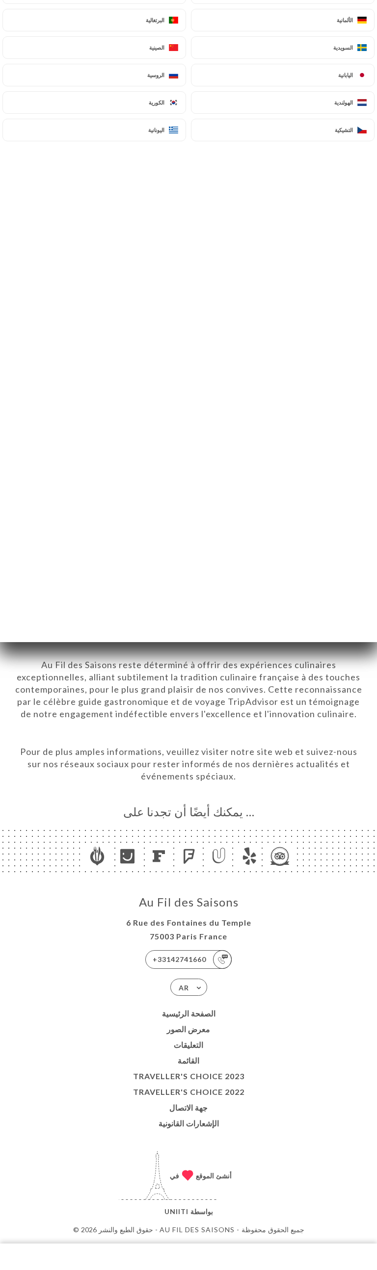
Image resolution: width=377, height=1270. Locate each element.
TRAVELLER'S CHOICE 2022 (188, 1091)
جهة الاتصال (188, 1107)
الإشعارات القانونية (189, 1123)
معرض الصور (188, 1029)
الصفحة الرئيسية (188, 1013)
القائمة (188, 1060)
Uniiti (176, 1211)
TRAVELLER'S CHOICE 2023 (188, 1076)
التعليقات (188, 1044)
